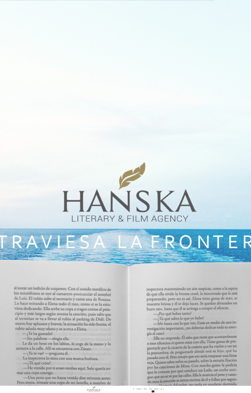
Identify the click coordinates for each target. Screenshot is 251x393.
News (150, 389)
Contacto (156, 389)
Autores (145, 389)
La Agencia (139, 389)
